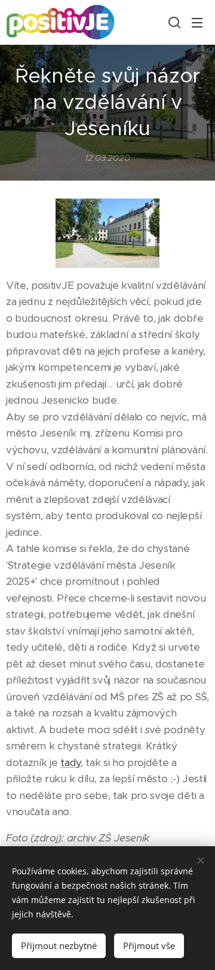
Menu (197, 22)
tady (70, 762)
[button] (173, 22)
